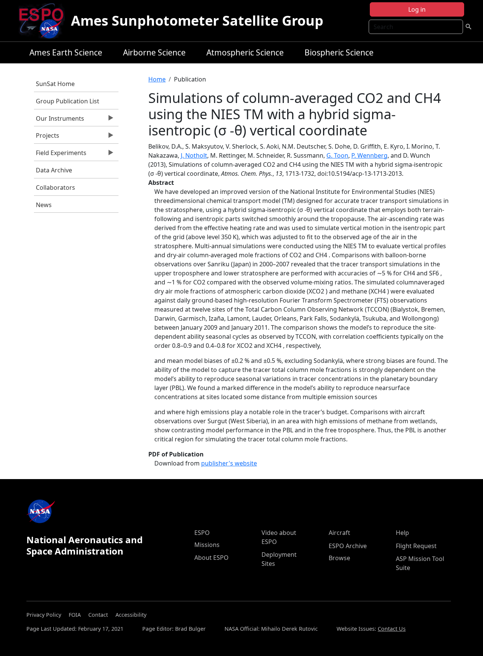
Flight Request (416, 546)
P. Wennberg (369, 155)
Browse (339, 558)
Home (157, 79)
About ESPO (211, 557)
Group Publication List (67, 101)
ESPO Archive (348, 546)
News (44, 205)
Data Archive (54, 170)
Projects (46, 137)
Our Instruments (59, 120)
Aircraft (339, 532)
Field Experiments (60, 155)
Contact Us (392, 628)
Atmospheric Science (245, 52)
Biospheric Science (339, 52)
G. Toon (337, 155)
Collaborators (55, 187)
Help (402, 532)
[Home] (44, 21)
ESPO (202, 532)
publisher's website (229, 463)
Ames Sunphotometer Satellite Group (197, 20)
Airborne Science (154, 52)
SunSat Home (55, 84)
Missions (207, 545)
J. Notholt (194, 155)
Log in (417, 9)
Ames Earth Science (65, 52)
